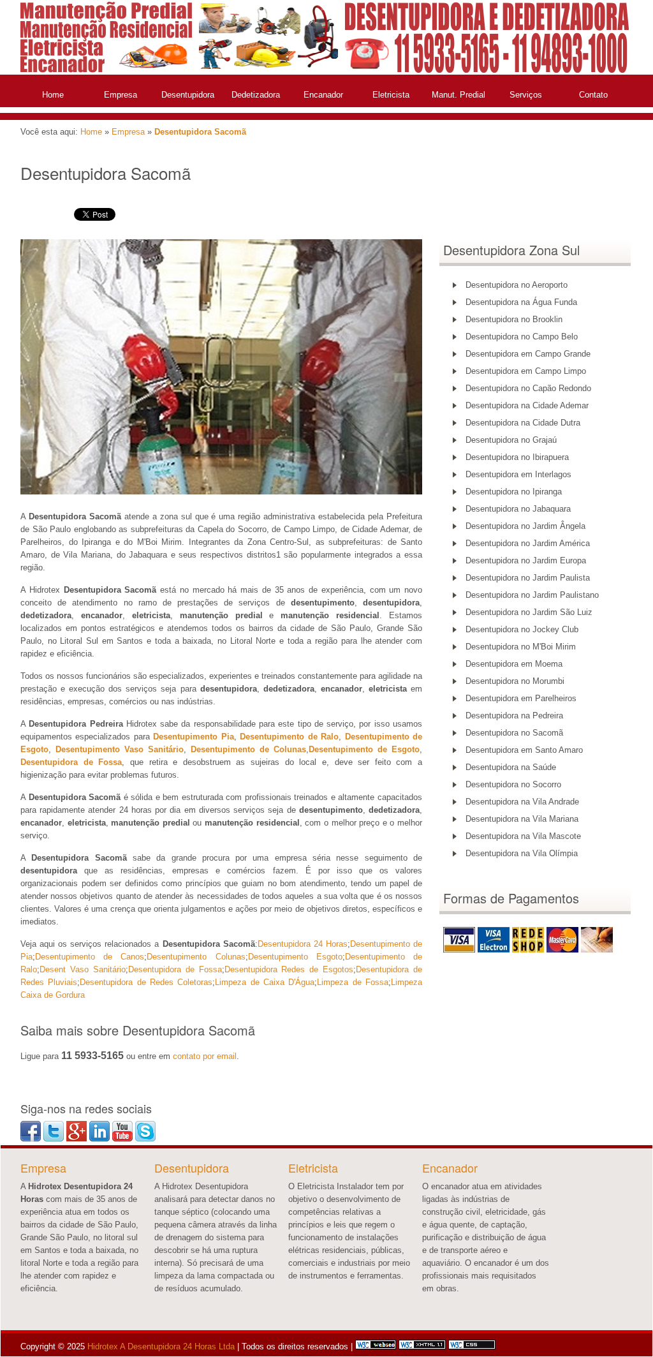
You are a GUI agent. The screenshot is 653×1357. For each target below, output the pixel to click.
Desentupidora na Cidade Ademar (527, 405)
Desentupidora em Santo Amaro (524, 750)
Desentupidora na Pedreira (514, 715)
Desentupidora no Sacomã (514, 733)
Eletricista (390, 95)
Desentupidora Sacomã (200, 132)
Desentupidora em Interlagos (518, 474)
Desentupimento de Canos (89, 956)
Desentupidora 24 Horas (303, 944)
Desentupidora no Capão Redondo (528, 388)
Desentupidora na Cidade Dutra (523, 422)
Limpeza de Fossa (352, 982)
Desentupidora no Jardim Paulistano (532, 595)
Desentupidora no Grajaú (511, 440)
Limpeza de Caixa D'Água (264, 982)
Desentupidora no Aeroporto (517, 285)
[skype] (145, 1138)
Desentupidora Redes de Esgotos (289, 969)
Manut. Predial (458, 95)
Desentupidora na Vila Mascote (523, 836)
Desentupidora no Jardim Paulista (528, 577)
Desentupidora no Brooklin (514, 319)
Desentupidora (187, 95)
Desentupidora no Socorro (513, 784)
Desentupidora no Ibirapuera (517, 457)
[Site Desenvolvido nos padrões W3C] (422, 1346)
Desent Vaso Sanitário (83, 969)
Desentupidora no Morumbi (515, 681)
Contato (593, 95)
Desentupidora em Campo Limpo (526, 371)
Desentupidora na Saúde (511, 767)
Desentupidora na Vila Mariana (522, 819)
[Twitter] (53, 1138)
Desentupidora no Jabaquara (518, 509)
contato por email (205, 1056)
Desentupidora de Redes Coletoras (146, 982)
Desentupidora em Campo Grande (528, 354)
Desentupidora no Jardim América (528, 543)
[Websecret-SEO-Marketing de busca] (375, 1346)
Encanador (323, 95)
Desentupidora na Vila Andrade (522, 801)
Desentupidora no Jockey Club (522, 629)
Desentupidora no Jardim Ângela (525, 526)
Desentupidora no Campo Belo (522, 336)
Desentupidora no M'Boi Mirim (521, 646)
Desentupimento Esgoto (295, 956)
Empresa (120, 95)
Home (53, 95)
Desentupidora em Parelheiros (521, 698)
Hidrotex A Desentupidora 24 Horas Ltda (160, 1346)
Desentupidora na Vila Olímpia (522, 853)
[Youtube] (122, 1138)
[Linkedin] (99, 1138)
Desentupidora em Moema (514, 664)
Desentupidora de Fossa (175, 969)
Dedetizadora (255, 95)
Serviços (526, 95)
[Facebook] (30, 1138)
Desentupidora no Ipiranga (514, 491)
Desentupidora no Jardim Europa (526, 560)
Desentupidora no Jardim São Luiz (529, 612)
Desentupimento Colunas (196, 956)
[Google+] (76, 1138)
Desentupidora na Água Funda (521, 302)
